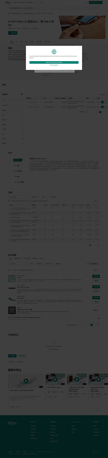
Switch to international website (54, 62)
